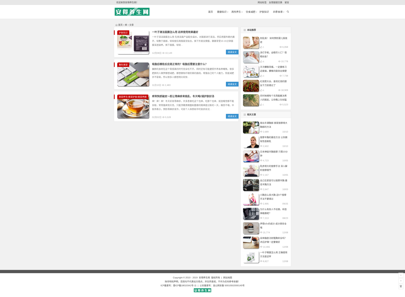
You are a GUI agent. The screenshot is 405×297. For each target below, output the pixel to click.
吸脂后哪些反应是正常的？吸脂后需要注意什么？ (180, 64)
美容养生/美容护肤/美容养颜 (133, 97)
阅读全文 (232, 52)
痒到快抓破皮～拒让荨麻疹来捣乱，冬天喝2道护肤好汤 (183, 96)
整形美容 (123, 64)
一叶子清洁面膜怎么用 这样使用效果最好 (175, 32)
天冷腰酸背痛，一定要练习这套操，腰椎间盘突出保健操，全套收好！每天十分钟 (273, 71)
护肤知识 (264, 11)
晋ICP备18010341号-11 (184, 285)
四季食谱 (278, 11)
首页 (120, 25)
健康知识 (222, 11)
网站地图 (227, 277)
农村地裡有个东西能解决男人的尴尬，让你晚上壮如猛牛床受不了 (273, 99)
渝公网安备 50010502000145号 (229, 285)
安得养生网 (204, 277)
